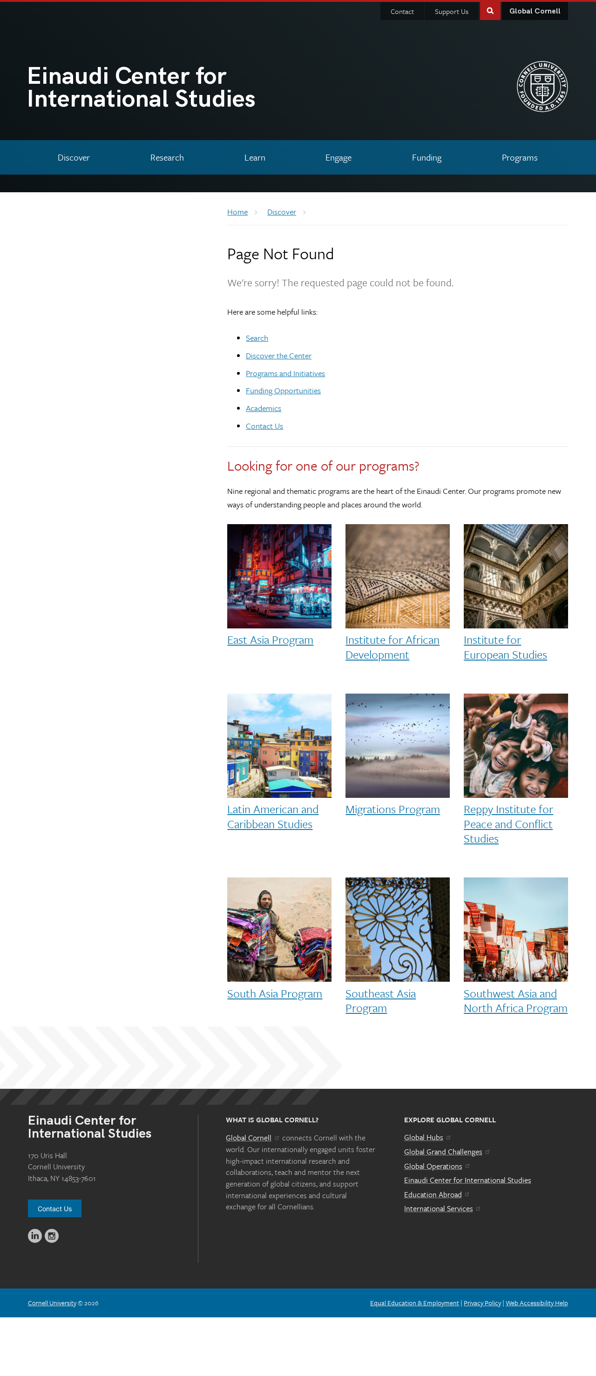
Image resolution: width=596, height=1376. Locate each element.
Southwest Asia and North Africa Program (516, 1000)
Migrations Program (392, 809)
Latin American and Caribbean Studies (272, 816)
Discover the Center (279, 355)
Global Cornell (535, 11)
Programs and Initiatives (285, 373)
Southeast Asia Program (380, 1000)
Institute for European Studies (505, 646)
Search (257, 338)
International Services (438, 1208)
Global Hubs (423, 1137)
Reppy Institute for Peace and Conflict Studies (508, 823)
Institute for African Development (392, 646)
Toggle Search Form (490, 10)
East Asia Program (270, 639)
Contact (402, 11)
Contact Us (264, 426)
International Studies (141, 89)
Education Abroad (433, 1194)
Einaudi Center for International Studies (467, 1180)
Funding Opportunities (283, 390)
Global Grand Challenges (443, 1151)
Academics (263, 408)
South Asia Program (274, 993)
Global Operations (433, 1166)
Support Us (451, 11)
